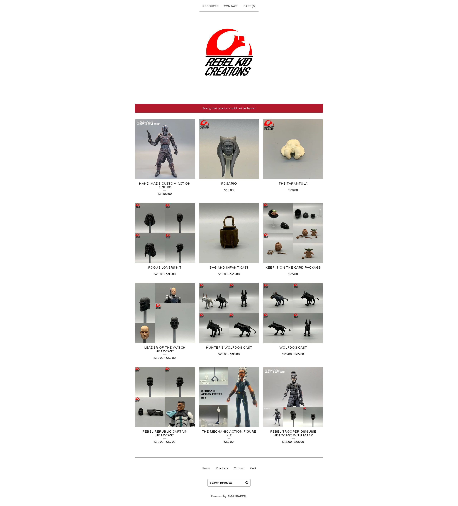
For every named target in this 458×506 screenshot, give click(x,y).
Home (206, 468)
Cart (253, 468)
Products (210, 6)
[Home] (229, 57)
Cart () (249, 6)
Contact (231, 6)
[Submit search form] (247, 483)
